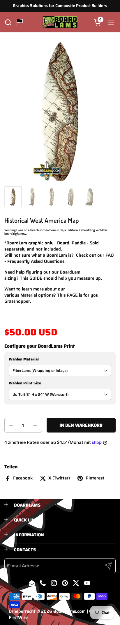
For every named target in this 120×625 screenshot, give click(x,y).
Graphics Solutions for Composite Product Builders (60, 5)
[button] (8, 22)
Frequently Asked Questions (35, 261)
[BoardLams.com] (60, 22)
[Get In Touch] (19, 22)
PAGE (72, 295)
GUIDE (35, 278)
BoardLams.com (69, 611)
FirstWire (18, 617)
